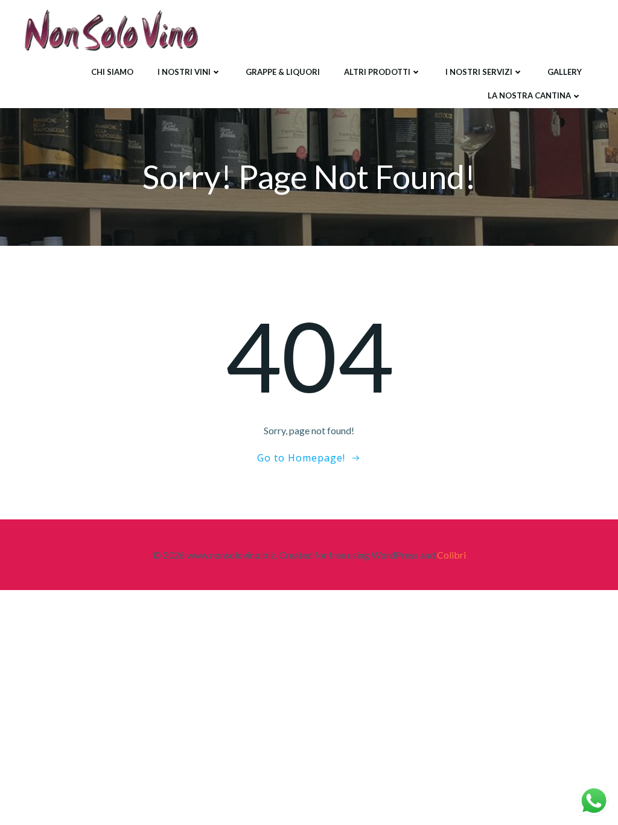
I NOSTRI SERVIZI (478, 72)
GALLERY (564, 72)
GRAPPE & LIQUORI (283, 72)
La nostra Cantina (529, 95)
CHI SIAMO (112, 72)
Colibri (451, 554)
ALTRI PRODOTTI (377, 72)
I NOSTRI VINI (184, 72)
